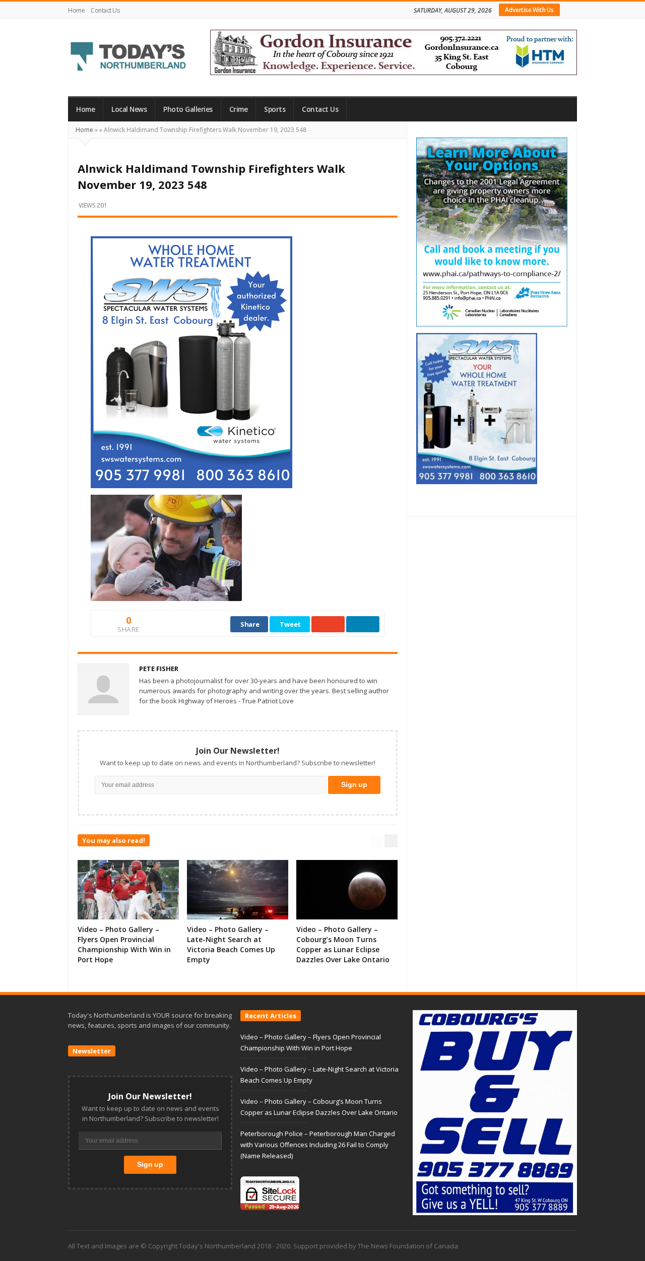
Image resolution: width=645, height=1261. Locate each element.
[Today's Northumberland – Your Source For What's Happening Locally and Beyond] (128, 57)
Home (76, 10)
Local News (129, 109)
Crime (238, 109)
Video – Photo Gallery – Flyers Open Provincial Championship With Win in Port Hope (124, 944)
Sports (274, 109)
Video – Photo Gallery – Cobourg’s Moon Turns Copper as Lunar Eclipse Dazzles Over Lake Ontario (343, 944)
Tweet (290, 624)
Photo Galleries (188, 109)
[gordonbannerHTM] (393, 51)
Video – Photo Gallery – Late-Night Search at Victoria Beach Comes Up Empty (231, 944)
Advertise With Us (529, 10)
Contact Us (105, 10)
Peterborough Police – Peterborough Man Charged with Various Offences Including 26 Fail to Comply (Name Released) (317, 1144)
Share (250, 624)
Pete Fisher (158, 668)
